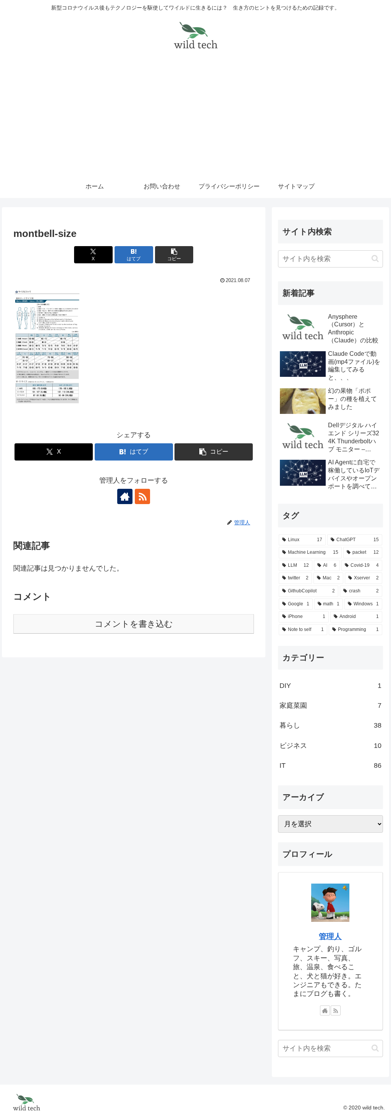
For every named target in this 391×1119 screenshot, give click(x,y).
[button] (174, 254)
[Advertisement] (195, 117)
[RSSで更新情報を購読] (142, 496)
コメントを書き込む (134, 624)
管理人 (330, 936)
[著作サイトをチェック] (124, 496)
